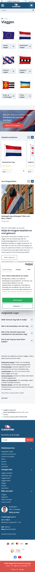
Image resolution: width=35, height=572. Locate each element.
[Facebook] (15, 557)
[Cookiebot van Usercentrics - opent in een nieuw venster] (25, 264)
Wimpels (3, 485)
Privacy (13, 569)
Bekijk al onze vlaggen (12, 125)
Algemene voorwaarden (21, 566)
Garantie (3, 461)
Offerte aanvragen (6, 499)
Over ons (4, 464)
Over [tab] (29, 269)
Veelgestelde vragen (7, 451)
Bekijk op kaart (14, 512)
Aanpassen (16, 306)
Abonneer (29, 440)
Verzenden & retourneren (8, 454)
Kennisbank (4, 466)
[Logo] (16, 5)
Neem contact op (9, 257)
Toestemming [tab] (6, 269)
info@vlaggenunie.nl (8, 517)
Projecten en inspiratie (7, 456)
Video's (3, 459)
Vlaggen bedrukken (6, 473)
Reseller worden (6, 502)
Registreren (4, 497)
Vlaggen (5, 18)
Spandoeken (5, 488)
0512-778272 (5, 520)
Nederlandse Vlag (8, 162)
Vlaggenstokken (5, 480)
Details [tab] (18, 269)
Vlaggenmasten (5, 478)
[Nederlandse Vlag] (13, 150)
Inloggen (3, 494)
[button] (32, 137)
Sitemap (21, 569)
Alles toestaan (17, 300)
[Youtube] (19, 557)
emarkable (27, 563)
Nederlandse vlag (6, 475)
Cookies (7, 566)
